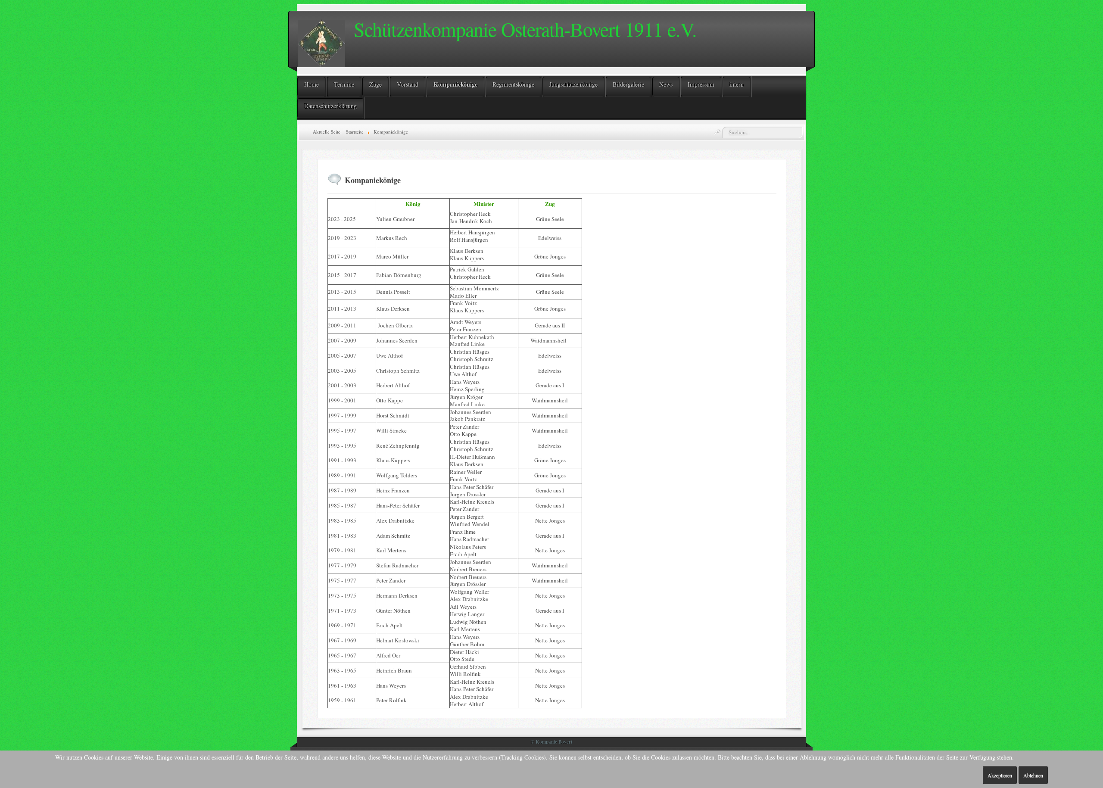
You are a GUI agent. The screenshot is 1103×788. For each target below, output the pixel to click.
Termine (344, 84)
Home (311, 84)
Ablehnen (1033, 775)
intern (736, 84)
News (666, 84)
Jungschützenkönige (573, 84)
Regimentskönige (513, 84)
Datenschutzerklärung (330, 106)
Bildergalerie (628, 84)
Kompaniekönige (455, 84)
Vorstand (407, 84)
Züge (375, 84)
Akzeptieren (1000, 775)
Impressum (701, 84)
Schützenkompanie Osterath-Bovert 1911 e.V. (525, 29)
